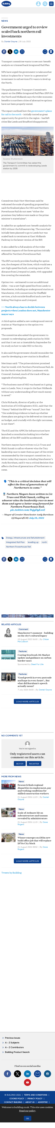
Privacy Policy (35, 1098)
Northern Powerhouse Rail (18, 546)
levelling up (33, 542)
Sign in (16, 45)
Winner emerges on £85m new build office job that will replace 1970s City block (34, 840)
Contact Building (13, 1102)
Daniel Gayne (10, 41)
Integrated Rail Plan (15, 542)
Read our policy (27, 1110)
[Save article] (51, 51)
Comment (23, 629)
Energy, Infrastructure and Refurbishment (25, 537)
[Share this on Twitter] (10, 51)
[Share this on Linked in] (16, 51)
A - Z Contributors (14, 1047)
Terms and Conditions (35, 1095)
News (4, 20)
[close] (53, 45)
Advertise (43, 1102)
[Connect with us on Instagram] (47, 1073)
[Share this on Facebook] (3, 51)
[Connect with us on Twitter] (17, 1073)
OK (27, 1118)
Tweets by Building (11, 872)
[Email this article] (22, 51)
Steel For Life (37, 664)
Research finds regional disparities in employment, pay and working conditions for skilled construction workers (34, 789)
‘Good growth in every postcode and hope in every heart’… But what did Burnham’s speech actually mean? (35, 682)
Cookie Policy (16, 1098)
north (44, 542)
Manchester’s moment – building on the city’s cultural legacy (35, 634)
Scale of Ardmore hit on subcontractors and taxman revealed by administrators (33, 815)
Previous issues (12, 1037)
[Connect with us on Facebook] (7, 1073)
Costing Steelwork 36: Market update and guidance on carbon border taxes (34, 657)
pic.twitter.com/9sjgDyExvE (27, 509)
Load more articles (27, 701)
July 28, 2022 (36, 517)
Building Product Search (17, 1052)
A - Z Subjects (12, 1042)
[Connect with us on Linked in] (27, 1073)
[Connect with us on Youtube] (27, 1082)
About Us (30, 1102)
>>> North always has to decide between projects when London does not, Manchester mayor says (25, 310)
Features (23, 651)
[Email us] (37, 1073)
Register (34, 763)
